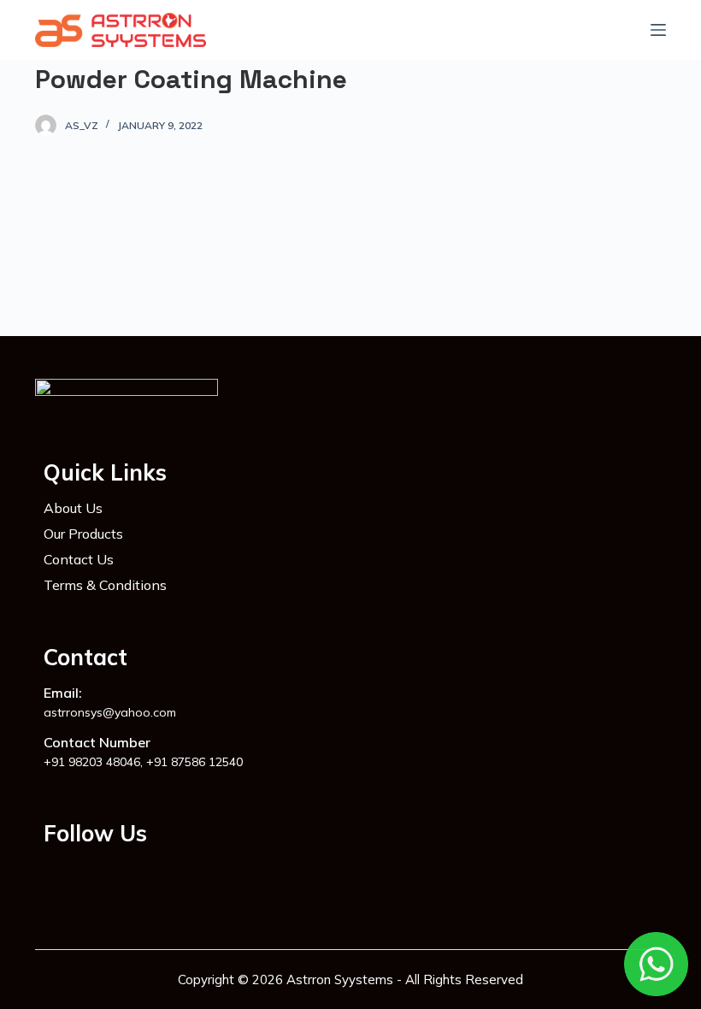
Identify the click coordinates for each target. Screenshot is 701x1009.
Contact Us (79, 559)
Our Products (83, 533)
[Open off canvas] (658, 30)
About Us (73, 507)
